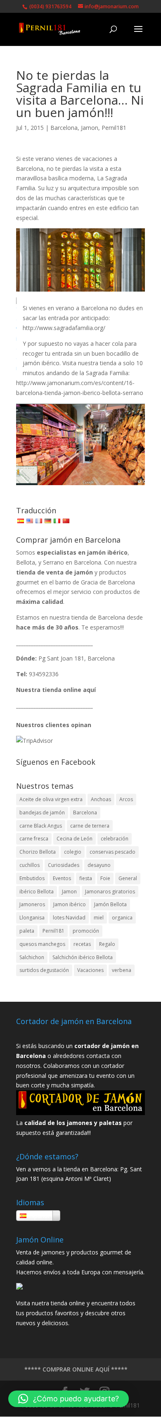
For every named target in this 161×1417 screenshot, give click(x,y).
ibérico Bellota (36, 891)
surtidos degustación (44, 970)
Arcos (126, 799)
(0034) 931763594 (49, 6)
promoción (86, 930)
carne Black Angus (40, 825)
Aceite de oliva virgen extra (51, 799)
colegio (72, 851)
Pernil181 (114, 128)
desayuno (99, 865)
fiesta (85, 878)
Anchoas (101, 799)
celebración (114, 838)
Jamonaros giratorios (110, 891)
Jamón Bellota (110, 904)
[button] (68, 1399)
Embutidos (32, 878)
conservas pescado (112, 851)
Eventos (62, 878)
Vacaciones (90, 970)
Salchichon (31, 957)
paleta (26, 930)
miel (99, 917)
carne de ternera (89, 825)
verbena (121, 970)
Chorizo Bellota (37, 851)
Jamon (89, 128)
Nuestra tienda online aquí (56, 690)
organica (122, 917)
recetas (82, 944)
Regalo (107, 944)
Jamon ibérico (69, 904)
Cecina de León (74, 838)
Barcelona (64, 128)
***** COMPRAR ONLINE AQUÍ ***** (76, 1369)
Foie (105, 878)
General (127, 878)
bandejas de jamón (42, 812)
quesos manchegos (42, 944)
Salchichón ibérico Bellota (82, 957)
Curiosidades (63, 865)
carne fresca (33, 838)
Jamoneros (32, 904)
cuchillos (29, 865)
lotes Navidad (69, 917)
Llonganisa (32, 917)
